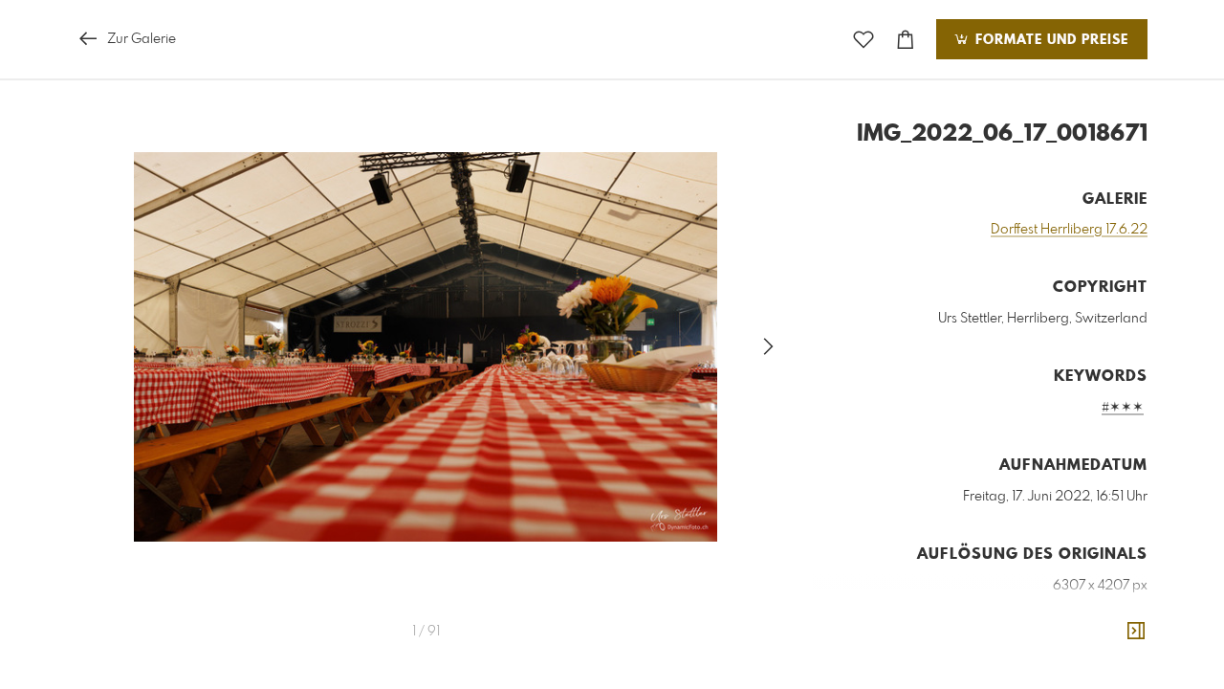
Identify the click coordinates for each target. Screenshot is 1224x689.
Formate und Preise (1049, 40)
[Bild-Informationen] (1136, 631)
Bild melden (1115, 672)
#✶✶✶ (1123, 407)
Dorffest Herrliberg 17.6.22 (1069, 229)
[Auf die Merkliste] (863, 40)
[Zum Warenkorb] (905, 40)
